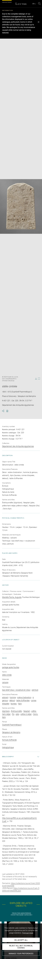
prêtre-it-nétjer (26, 714)
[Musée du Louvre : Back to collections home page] (21, 4)
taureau (14, 704)
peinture (35, 690)
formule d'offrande (9, 740)
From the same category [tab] (21, 915)
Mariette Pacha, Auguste (11, 597)
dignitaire (6, 711)
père (17, 714)
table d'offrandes (23, 700)
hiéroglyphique (8, 747)
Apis (20, 704)
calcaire (5, 682)
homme (13, 697)
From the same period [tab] (21, 913)
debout (12, 700)
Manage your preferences (21, 953)
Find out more (27, 933)
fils (13, 714)
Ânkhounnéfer (16, 711)
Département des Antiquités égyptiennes (18, 446)
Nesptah (26, 711)
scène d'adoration (24, 697)
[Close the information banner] (38, 22)
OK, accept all (21, 940)
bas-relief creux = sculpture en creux (16, 690)
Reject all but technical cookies (21, 947)
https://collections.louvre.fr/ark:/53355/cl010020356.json (20, 889)
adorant (5, 697)
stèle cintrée (7, 675)
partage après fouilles (10, 667)
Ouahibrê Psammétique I (12, 725)
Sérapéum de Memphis (11, 732)
